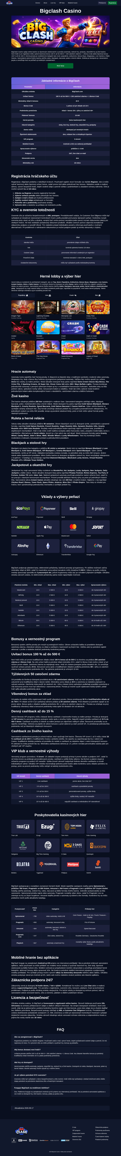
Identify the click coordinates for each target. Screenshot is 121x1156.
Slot (96, 295)
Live (46, 295)
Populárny (21, 295)
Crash (72, 295)
